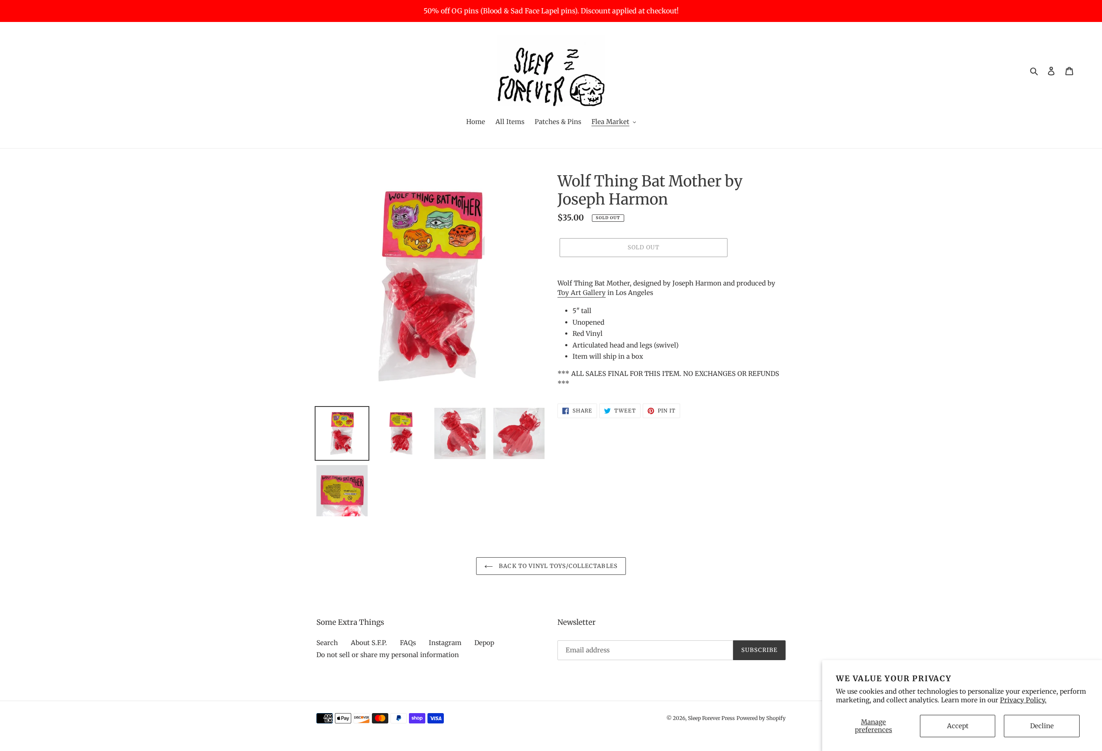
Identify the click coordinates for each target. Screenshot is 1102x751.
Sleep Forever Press (711, 718)
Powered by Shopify (761, 718)
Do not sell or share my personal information (387, 655)
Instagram (445, 643)
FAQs (408, 643)
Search (327, 643)
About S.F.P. (369, 643)
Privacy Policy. (1023, 700)
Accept (958, 726)
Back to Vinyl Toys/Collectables (557, 566)
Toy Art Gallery (581, 293)
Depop (484, 643)
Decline (1042, 726)
